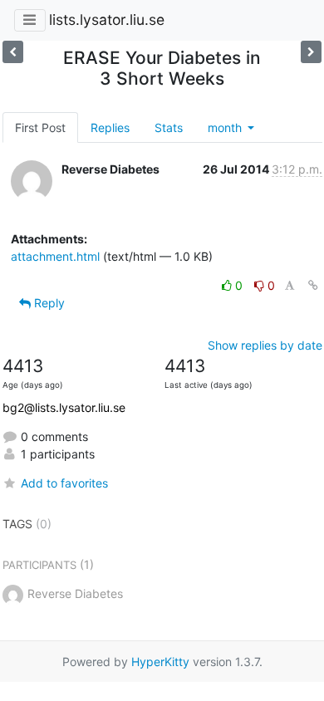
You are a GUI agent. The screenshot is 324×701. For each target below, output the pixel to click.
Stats (169, 127)
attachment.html (55, 256)
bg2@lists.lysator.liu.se (63, 407)
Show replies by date (265, 345)
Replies (110, 127)
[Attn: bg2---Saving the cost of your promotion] (12, 52)
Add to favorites (64, 483)
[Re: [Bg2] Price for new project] (311, 52)
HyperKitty (160, 661)
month (226, 127)
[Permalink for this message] (313, 285)
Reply (48, 303)
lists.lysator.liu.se (106, 19)
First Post (40, 127)
